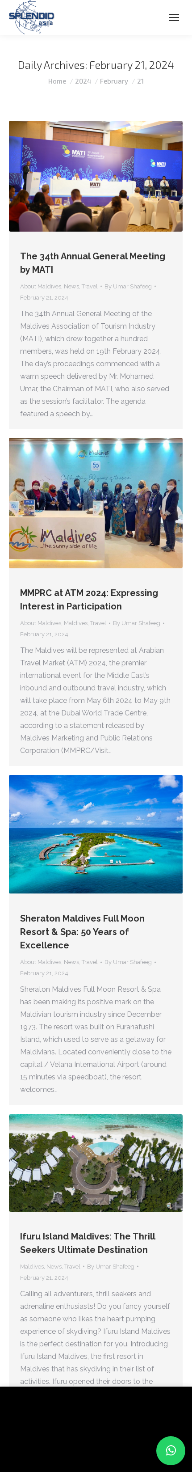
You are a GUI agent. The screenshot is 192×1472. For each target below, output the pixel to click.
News (71, 286)
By (128, 286)
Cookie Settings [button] (37, 1451)
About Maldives (40, 286)
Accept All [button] (86, 1451)
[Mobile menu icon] (174, 17)
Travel (90, 286)
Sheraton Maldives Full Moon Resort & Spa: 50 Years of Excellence (82, 932)
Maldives (76, 623)
